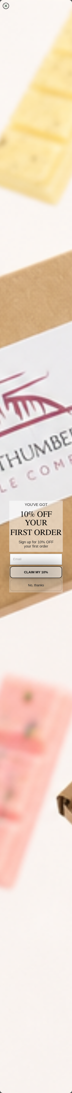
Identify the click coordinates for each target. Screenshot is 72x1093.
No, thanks (36, 585)
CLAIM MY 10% (36, 572)
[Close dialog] (6, 6)
